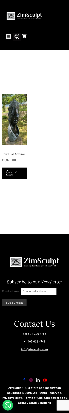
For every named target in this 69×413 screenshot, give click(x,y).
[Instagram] (31, 380)
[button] (7, 405)
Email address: (11, 291)
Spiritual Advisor (13, 154)
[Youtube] (45, 380)
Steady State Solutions (34, 402)
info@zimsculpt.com (34, 349)
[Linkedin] (38, 380)
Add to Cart (11, 173)
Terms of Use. (34, 397)
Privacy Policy (12, 397)
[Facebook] (24, 380)
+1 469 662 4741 (34, 341)
